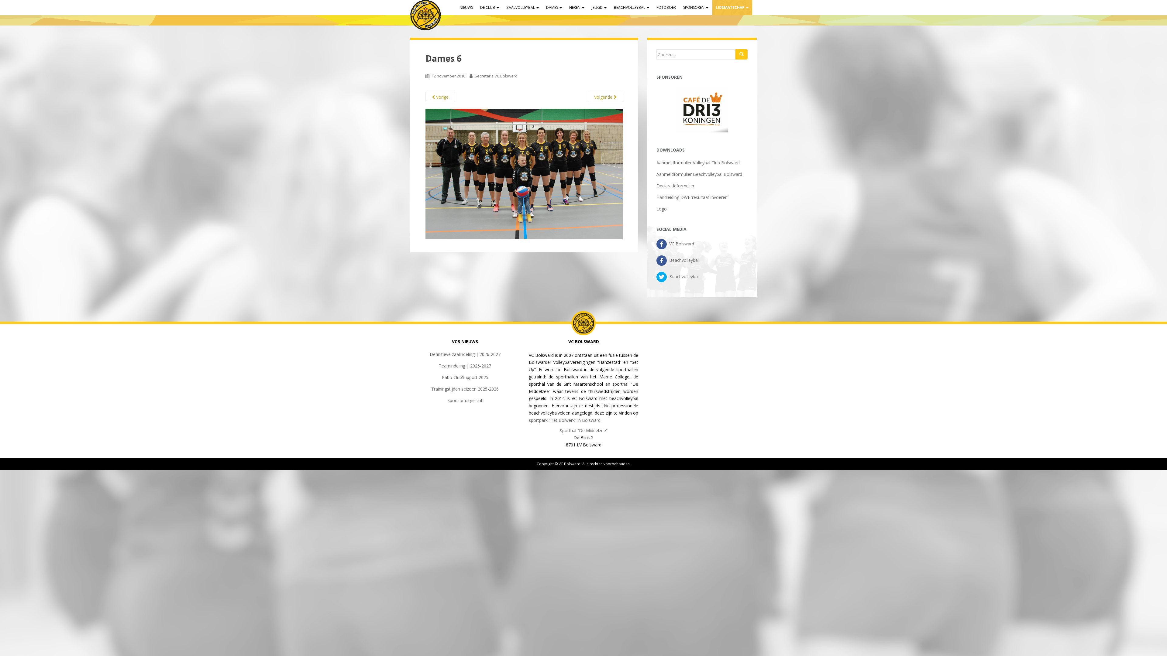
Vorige (442, 97)
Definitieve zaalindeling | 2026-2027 (465, 354)
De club (488, 7)
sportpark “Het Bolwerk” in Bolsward (565, 420)
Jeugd (598, 7)
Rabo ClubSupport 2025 (465, 377)
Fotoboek (666, 7)
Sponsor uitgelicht (465, 400)
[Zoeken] (741, 54)
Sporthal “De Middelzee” (584, 430)
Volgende (604, 97)
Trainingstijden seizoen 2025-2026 (465, 389)
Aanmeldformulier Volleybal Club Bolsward (698, 163)
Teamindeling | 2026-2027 (465, 366)
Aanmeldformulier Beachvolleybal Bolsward (699, 174)
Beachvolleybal (630, 7)
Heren (575, 7)
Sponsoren (694, 7)
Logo (661, 209)
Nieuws (466, 7)
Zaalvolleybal (521, 7)
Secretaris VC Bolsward (496, 76)
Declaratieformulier (675, 186)
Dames (552, 7)
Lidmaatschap (730, 7)
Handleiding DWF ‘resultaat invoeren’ (692, 197)
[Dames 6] (524, 173)
